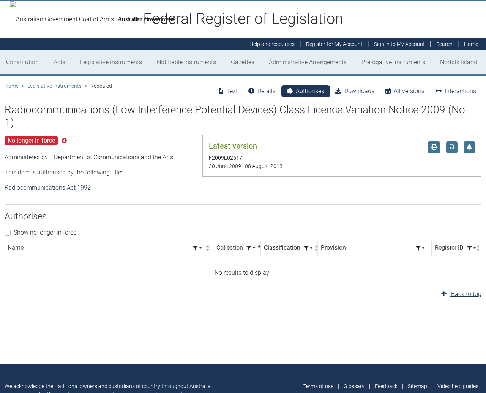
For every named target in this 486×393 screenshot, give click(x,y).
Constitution (22, 62)
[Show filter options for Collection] (251, 248)
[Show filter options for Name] (197, 248)
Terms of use (318, 386)
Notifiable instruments (186, 62)
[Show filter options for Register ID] (472, 248)
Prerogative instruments (393, 62)
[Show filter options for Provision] (420, 248)
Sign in (399, 44)
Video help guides (457, 386)
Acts (59, 62)
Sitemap (417, 386)
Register (334, 44)
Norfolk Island (458, 62)
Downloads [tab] (359, 91)
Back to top (465, 294)
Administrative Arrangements (308, 62)
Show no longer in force (45, 232)
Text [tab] (232, 91)
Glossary (354, 386)
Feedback (386, 386)
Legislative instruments (111, 62)
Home (12, 86)
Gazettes (242, 62)
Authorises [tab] (310, 91)
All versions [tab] (409, 91)
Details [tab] (266, 91)
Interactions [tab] (460, 91)
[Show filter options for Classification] (308, 248)
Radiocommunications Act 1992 (48, 187)
